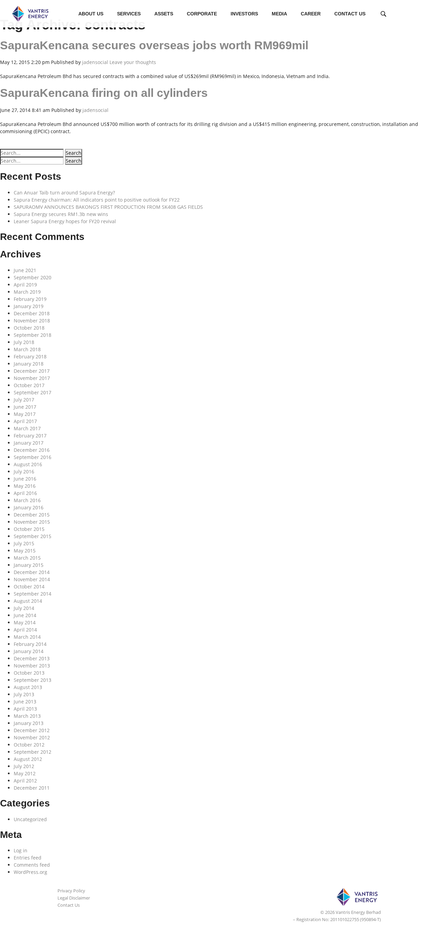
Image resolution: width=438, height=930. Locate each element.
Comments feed (32, 865)
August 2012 (28, 759)
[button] (73, 153)
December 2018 (32, 313)
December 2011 (32, 788)
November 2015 (32, 522)
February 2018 (30, 356)
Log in (20, 850)
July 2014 (24, 608)
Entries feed (27, 857)
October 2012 (29, 744)
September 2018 (32, 335)
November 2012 (32, 737)
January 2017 (28, 442)
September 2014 (32, 593)
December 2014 (32, 572)
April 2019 (25, 284)
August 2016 (28, 464)
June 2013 (25, 701)
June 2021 (25, 270)
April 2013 (25, 708)
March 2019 (27, 292)
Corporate (202, 13)
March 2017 (27, 428)
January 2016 (28, 507)
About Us (90, 13)
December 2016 (32, 450)
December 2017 (32, 371)
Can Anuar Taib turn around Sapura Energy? (64, 192)
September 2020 (32, 277)
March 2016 (27, 500)
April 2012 (25, 780)
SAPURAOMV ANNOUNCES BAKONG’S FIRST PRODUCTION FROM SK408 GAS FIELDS (108, 207)
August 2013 (28, 687)
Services (129, 13)
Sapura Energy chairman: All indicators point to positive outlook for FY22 (97, 199)
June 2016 (25, 478)
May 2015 (25, 550)
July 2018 (24, 342)
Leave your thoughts (133, 62)
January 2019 (28, 306)
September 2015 (32, 536)
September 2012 (32, 752)
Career (311, 13)
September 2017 (32, 392)
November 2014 (32, 579)
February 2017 (30, 435)
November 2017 (32, 378)
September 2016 (32, 457)
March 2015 (27, 558)
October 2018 (29, 327)
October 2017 (29, 385)
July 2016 (24, 471)
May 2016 (25, 486)
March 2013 (27, 716)
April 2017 (25, 421)
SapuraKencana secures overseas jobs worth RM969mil (154, 45)
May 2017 (25, 414)
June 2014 (25, 615)
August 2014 (28, 601)
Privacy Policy (71, 891)
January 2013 (28, 723)
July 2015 (24, 543)
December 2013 (32, 658)
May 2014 (25, 622)
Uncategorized (30, 819)
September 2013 (32, 680)
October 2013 (29, 673)
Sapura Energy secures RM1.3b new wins (61, 214)
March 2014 (27, 637)
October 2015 (29, 529)
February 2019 (30, 299)
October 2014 (29, 586)
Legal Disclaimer (73, 898)
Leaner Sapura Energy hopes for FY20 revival (65, 221)
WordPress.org (30, 872)
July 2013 (24, 694)
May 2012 (25, 773)
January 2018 (28, 363)
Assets (163, 13)
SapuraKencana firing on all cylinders (104, 92)
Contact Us (349, 13)
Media (279, 13)
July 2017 (24, 399)
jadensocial (95, 62)
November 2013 (32, 665)
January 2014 (28, 651)
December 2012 (32, 730)
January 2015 (28, 565)
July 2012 (24, 766)
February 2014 (30, 644)
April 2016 (25, 493)
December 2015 (32, 514)
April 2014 (25, 629)
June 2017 (25, 407)
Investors (244, 13)
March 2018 (27, 349)
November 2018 (32, 320)
